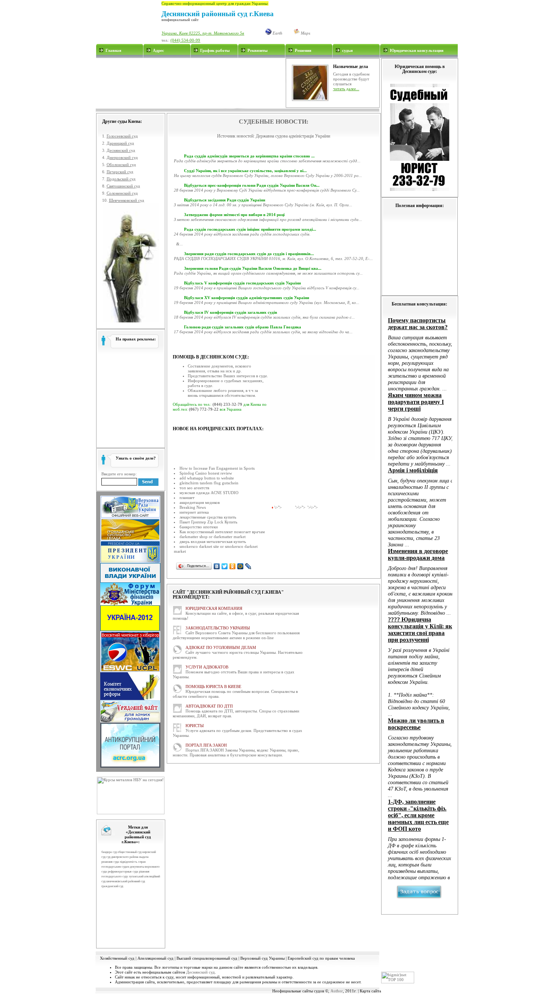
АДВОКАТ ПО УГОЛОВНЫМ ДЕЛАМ (221, 647)
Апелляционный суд (155, 958)
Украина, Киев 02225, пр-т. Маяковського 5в (202, 33)
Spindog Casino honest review (205, 473)
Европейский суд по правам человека (321, 958)
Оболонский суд (121, 164)
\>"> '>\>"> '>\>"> (296, 507)
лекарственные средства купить (207, 517)
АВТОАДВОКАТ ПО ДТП (209, 706)
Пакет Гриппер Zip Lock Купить (208, 522)
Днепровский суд (122, 157)
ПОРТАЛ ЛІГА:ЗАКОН (206, 745)
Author (336, 991)
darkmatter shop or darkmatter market (212, 536)
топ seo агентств (194, 487)
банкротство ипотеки (198, 527)
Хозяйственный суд (117, 958)
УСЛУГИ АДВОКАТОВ (207, 667)
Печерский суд (120, 171)
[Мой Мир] (240, 566)
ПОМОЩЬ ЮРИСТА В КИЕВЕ (213, 686)
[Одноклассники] (233, 566)
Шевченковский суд (126, 200)
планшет (187, 497)
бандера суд (109, 852)
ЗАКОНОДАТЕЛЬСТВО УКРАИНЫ (218, 628)
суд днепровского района (122, 857)
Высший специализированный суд (206, 958)
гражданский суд (112, 886)
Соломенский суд (122, 193)
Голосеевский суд (122, 136)
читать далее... (346, 88)
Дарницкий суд (120, 143)
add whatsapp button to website (206, 478)
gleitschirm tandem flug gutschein (208, 483)
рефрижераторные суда (123, 871)
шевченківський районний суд (125, 881)
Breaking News (192, 507)
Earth (276, 33)
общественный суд (130, 852)
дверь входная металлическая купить (212, 541)
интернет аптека (194, 512)
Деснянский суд (121, 150)
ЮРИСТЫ (195, 725)
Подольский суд (121, 179)
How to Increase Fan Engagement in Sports (217, 468)
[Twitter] (225, 566)
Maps (305, 33)
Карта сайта (370, 991)
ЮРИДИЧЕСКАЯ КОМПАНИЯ (214, 608)
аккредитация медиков (199, 502)
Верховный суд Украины (262, 958)
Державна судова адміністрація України (293, 136)
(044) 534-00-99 (185, 40)
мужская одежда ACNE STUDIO (208, 492)
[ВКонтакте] (217, 566)
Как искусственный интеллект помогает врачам (222, 531)
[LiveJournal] (248, 566)
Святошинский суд (123, 186)
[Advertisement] (190, 83)
